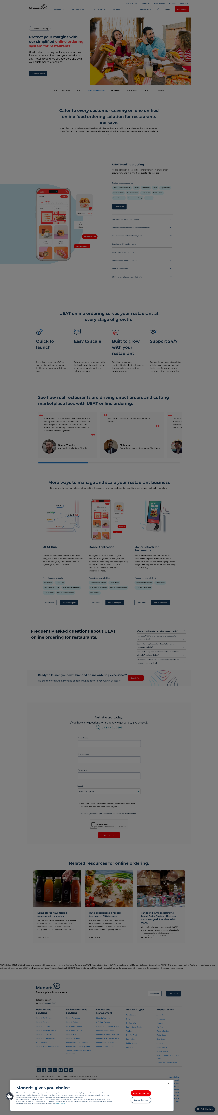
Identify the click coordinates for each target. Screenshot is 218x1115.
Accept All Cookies (141, 1093)
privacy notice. (60, 1103)
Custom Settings (141, 1100)
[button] (10, 1096)
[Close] (168, 1083)
